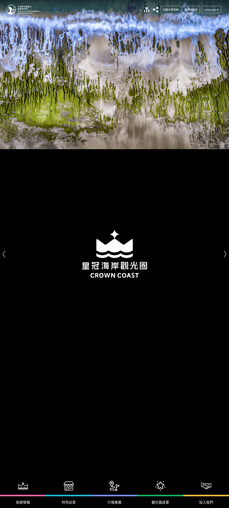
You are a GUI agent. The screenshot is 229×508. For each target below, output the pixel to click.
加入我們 (206, 502)
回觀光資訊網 (171, 9)
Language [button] (210, 9)
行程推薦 (114, 502)
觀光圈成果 (160, 502)
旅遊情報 (23, 502)
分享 (156, 10)
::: (141, 9)
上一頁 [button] (4, 254)
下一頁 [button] (225, 254)
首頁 (23, 9)
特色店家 (69, 502)
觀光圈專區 (191, 9)
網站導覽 (147, 10)
